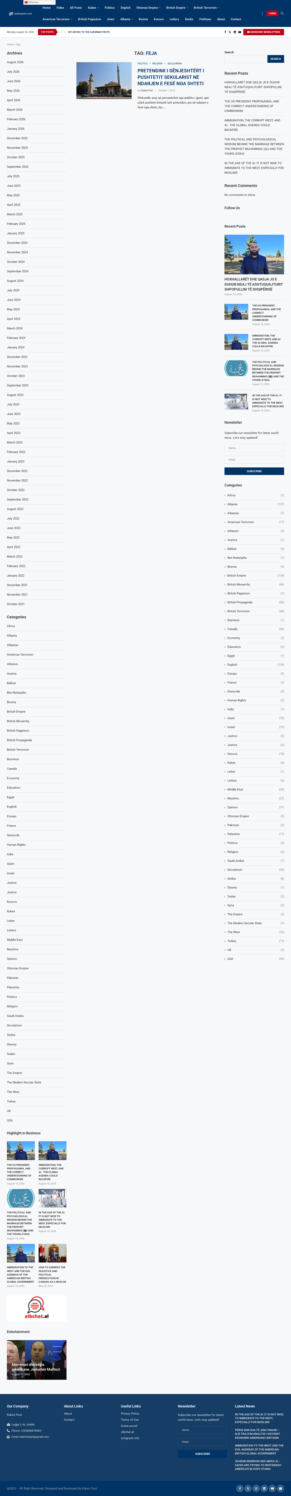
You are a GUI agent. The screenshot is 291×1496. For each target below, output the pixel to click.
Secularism (255, 869)
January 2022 (15, 575)
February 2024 (16, 338)
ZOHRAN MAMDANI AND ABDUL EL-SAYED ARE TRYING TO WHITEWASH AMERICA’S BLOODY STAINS (258, 1465)
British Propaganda (255, 602)
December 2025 (17, 138)
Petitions (205, 19)
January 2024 (15, 347)
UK (255, 950)
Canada (255, 629)
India (255, 709)
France (255, 682)
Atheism (255, 531)
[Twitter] (229, 32)
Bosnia (143, 19)
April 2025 (13, 205)
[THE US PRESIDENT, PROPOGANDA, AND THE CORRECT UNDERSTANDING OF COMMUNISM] (236, 312)
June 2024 (13, 300)
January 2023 (15, 461)
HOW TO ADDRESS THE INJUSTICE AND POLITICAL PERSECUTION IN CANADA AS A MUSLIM (52, 1274)
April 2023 (13, 433)
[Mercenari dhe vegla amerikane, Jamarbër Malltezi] (37, 1360)
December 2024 (17, 243)
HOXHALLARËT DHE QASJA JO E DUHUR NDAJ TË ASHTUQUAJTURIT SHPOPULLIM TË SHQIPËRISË (252, 87)
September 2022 (17, 499)
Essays (255, 673)
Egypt (255, 656)
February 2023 (16, 452)
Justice (255, 736)
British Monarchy (255, 584)
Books (189, 19)
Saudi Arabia (255, 861)
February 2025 (16, 224)
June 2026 (13, 81)
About (221, 19)
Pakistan (255, 825)
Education (255, 647)
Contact (236, 19)
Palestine (255, 834)
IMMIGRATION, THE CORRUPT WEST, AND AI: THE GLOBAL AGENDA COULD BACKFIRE (252, 125)
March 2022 (14, 556)
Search (229, 52)
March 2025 (14, 214)
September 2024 (17, 271)
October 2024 (16, 262)
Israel (255, 727)
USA (255, 959)
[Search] (282, 13)
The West (255, 932)
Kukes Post (147, 90)
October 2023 (16, 376)
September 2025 (17, 167)
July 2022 (13, 518)
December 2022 (17, 471)
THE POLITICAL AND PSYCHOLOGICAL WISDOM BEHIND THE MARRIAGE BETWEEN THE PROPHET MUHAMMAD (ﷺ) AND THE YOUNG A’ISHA (268, 370)
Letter (255, 771)
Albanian (255, 513)
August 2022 (15, 509)
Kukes (92, 8)
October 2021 (16, 604)
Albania (125, 19)
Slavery (255, 887)
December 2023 (17, 357)
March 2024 (14, 328)
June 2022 (13, 528)
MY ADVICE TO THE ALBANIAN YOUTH (89, 32)
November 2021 (17, 594)
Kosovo (159, 19)
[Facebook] (225, 32)
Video (60, 8)
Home (46, 8)
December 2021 (17, 585)
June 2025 (13, 186)
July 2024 (13, 290)
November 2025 (17, 148)
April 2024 (13, 319)
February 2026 (16, 119)
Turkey (255, 941)
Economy (255, 638)
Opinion (255, 807)
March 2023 (14, 442)
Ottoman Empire (147, 8)
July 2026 (13, 71)
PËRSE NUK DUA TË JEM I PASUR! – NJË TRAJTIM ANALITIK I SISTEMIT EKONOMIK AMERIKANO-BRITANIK (257, 1433)
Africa (255, 495)
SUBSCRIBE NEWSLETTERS (265, 32)
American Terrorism (56, 19)
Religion (255, 852)
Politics (110, 8)
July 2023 (13, 404)
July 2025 (13, 176)
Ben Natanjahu (255, 558)
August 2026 (15, 62)
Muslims (255, 798)
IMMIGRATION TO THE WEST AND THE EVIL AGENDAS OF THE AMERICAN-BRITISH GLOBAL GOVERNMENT (20, 1274)
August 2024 (15, 281)
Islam (110, 19)
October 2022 (16, 490)
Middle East (255, 789)
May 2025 (13, 195)
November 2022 (17, 480)
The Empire (255, 914)
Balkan (255, 549)
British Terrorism (205, 8)
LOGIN (272, 13)
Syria (255, 905)
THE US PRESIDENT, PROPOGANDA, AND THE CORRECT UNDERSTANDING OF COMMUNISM (251, 106)
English (125, 8)
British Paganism (89, 19)
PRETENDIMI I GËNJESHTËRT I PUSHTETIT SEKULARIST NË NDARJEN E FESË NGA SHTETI (171, 77)
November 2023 (17, 366)
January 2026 (15, 129)
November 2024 (17, 252)
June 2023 (13, 414)
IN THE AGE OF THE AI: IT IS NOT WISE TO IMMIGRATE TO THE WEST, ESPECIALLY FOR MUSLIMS (254, 167)
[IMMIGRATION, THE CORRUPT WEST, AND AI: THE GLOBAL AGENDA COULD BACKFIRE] (236, 342)
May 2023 (13, 423)
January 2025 (15, 233)
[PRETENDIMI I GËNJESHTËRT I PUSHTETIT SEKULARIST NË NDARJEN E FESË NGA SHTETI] (104, 80)
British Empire (175, 8)
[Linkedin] (234, 32)
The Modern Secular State (255, 923)
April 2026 (13, 100)
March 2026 (14, 110)
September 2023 (17, 385)
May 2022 (13, 537)
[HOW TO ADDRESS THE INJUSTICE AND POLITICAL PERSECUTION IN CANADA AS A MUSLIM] (53, 1253)
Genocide (255, 691)
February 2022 (16, 566)
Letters (174, 19)
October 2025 (16, 157)
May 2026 (13, 90)
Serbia (255, 878)
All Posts (76, 8)
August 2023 (15, 395)
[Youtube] (239, 32)
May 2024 (13, 309)
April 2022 (13, 547)
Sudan (255, 896)
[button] (61, 32)
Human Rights (255, 700)
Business (255, 620)
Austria (255, 540)
